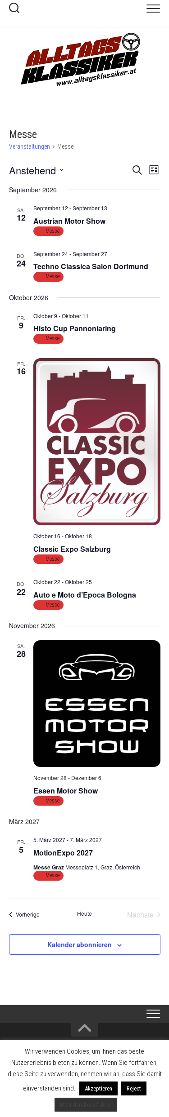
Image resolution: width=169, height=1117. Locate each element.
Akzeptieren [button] (98, 1088)
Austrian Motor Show (69, 221)
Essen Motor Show (65, 790)
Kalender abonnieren (79, 944)
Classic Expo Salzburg (72, 549)
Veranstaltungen (29, 146)
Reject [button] (134, 1088)
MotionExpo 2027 (63, 852)
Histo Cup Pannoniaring (74, 328)
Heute (84, 913)
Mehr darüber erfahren (86, 1104)
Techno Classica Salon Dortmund (90, 266)
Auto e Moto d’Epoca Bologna (84, 595)
